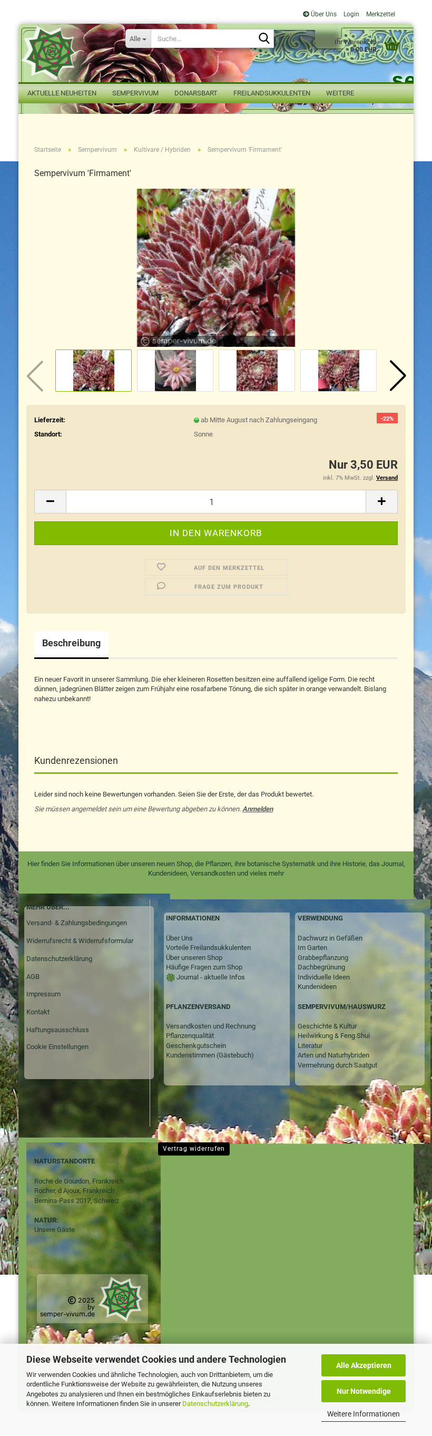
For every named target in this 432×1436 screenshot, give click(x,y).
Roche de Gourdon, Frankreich (79, 1181)
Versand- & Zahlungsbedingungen (76, 923)
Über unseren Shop (194, 958)
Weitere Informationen (363, 1414)
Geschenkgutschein (196, 1046)
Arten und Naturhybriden (333, 1055)
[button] (397, 376)
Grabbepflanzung (323, 958)
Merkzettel (380, 14)
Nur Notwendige (364, 1391)
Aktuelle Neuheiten (61, 93)
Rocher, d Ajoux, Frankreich (74, 1191)
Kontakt (38, 1012)
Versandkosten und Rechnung (211, 1026)
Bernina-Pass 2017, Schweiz (76, 1201)
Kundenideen (317, 987)
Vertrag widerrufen (194, 1148)
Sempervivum (135, 93)
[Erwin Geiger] (68, 53)
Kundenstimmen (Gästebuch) (210, 1055)
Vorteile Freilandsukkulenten (208, 948)
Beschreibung (71, 642)
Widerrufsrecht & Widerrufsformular (79, 941)
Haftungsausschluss (57, 1030)
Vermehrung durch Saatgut (337, 1065)
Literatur (310, 1046)
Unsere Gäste (54, 1230)
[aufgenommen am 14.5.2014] (216, 267)
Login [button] (350, 14)
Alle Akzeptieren (363, 1365)
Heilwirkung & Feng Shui (334, 1036)
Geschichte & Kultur (327, 1026)
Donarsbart (196, 93)
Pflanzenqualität (190, 1036)
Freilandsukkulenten (271, 93)
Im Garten (312, 948)
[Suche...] (264, 39)
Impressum (43, 994)
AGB (33, 977)
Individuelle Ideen (324, 977)
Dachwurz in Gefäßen (330, 938)
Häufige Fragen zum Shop (204, 967)
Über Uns (323, 14)
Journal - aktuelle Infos (210, 977)
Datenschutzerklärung (215, 1404)
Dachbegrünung (321, 967)
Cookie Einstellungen (57, 1047)
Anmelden (257, 809)
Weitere (340, 93)
